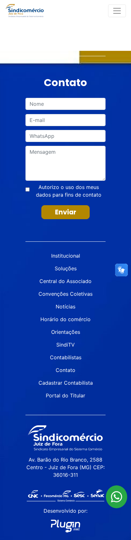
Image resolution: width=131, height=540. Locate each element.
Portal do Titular (65, 395)
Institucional (65, 256)
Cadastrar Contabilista (65, 383)
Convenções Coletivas (65, 294)
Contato (65, 370)
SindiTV (65, 344)
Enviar (65, 212)
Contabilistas (65, 357)
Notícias (65, 306)
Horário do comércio (65, 319)
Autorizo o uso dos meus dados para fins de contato (68, 191)
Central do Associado (65, 281)
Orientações (65, 332)
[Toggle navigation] (117, 10)
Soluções (66, 268)
